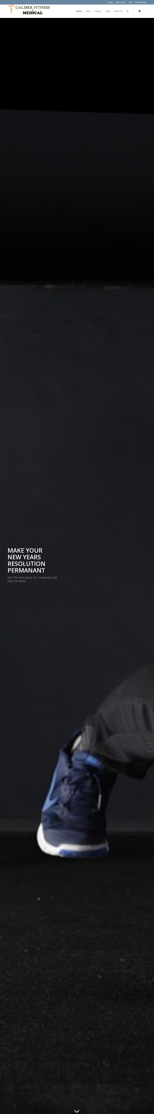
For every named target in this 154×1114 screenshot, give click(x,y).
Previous (6, 566)
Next (147, 566)
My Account (120, 2)
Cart (130, 2)
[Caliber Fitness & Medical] (30, 11)
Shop (111, 2)
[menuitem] (110, 2)
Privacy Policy (140, 2)
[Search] (127, 11)
